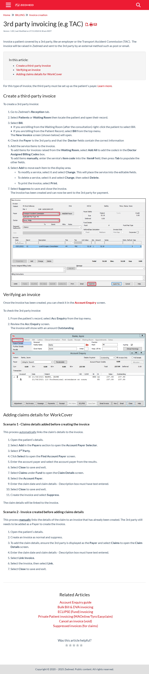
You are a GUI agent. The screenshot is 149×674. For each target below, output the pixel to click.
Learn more (105, 86)
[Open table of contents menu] (9, 4)
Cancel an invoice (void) (75, 621)
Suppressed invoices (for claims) (75, 626)
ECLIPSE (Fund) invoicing (75, 612)
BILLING (20, 14)
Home (6, 14)
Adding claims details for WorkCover (39, 74)
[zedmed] (24, 3)
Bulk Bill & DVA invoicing (75, 607)
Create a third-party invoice (33, 65)
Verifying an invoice (28, 69)
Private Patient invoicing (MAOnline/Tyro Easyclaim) (75, 616)
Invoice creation (38, 14)
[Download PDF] (87, 24)
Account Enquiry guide (75, 602)
